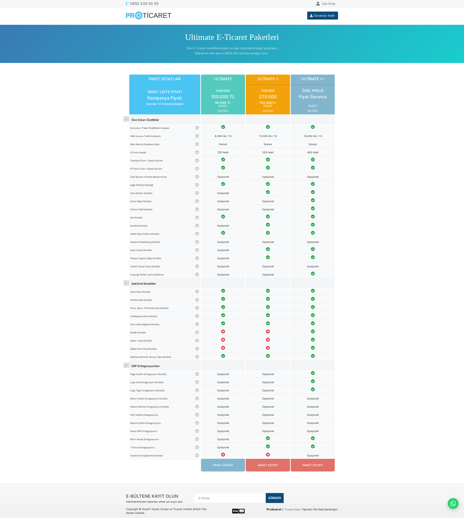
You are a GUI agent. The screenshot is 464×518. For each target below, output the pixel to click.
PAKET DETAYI (223, 108)
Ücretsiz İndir (324, 15)
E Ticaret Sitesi (291, 509)
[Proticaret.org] (148, 16)
